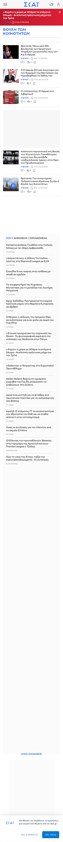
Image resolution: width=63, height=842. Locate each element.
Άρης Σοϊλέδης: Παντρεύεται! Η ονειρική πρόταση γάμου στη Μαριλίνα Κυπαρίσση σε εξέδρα (29, 304)
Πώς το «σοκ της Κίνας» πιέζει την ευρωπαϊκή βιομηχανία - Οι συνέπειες (27, 458)
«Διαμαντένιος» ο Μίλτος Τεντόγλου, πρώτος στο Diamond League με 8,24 (27, 259)
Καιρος (6, 22)
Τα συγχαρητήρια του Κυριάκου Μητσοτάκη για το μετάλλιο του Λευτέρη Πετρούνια (29, 288)
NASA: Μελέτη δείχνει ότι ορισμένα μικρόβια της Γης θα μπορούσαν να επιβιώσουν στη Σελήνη (26, 382)
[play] (11, 184)
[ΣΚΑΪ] (31, 4)
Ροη (8, 238)
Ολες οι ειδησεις (31, 754)
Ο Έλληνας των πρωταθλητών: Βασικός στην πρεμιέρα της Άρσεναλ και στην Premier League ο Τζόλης (29, 444)
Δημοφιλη (20, 238)
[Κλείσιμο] (59, 12)
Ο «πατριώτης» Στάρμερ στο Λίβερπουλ (37, 92)
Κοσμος (25, 58)
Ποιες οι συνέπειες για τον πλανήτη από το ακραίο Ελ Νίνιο (28, 429)
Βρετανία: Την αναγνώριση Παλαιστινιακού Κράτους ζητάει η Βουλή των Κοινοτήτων (40, 181)
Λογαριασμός (58, 4)
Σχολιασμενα (38, 238)
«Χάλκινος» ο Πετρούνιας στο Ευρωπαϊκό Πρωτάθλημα (30, 367)
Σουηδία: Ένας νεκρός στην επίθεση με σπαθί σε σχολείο (28, 273)
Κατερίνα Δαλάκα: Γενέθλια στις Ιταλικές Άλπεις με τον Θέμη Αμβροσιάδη (29, 246)
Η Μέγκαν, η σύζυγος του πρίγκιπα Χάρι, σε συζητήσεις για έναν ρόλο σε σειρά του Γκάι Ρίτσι (30, 320)
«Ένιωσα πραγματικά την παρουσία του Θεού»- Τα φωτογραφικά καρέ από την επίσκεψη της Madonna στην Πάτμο (29, 336)
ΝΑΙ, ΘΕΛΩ (50, 834)
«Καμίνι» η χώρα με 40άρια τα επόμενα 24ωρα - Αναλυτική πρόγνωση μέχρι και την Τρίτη (27, 15)
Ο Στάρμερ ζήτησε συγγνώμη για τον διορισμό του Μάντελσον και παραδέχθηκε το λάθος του (40, 73)
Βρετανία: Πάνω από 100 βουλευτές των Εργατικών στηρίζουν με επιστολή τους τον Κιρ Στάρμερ (39, 50)
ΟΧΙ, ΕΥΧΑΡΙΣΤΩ (29, 834)
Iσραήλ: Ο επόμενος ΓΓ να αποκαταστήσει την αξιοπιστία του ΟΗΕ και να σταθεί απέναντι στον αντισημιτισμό (30, 414)
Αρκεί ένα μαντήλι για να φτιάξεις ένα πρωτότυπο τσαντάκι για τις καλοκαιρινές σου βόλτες (30, 398)
